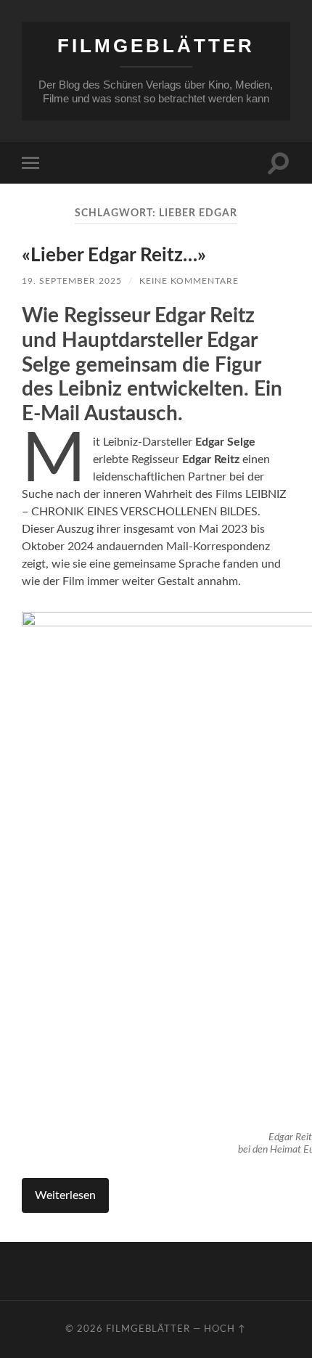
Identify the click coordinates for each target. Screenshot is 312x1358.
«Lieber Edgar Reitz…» (114, 255)
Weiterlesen (65, 1195)
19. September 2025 (72, 281)
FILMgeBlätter (156, 46)
